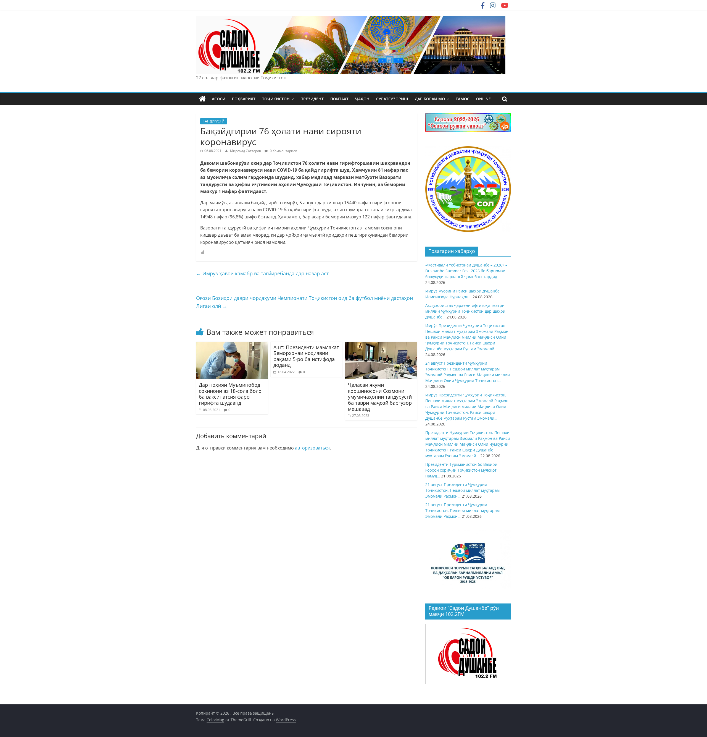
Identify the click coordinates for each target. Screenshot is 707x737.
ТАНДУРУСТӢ (213, 121)
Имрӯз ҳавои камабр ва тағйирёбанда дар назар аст (262, 273)
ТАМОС (462, 98)
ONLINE (483, 98)
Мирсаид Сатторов (246, 150)
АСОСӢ (218, 98)
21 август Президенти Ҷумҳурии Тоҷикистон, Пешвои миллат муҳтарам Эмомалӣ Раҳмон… (462, 490)
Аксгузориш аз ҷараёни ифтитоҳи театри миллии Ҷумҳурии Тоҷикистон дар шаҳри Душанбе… (465, 311)
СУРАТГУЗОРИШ (392, 98)
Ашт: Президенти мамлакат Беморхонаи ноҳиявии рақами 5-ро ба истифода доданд (306, 356)
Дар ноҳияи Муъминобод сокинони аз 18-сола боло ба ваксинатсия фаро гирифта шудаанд (230, 393)
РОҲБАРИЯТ (243, 98)
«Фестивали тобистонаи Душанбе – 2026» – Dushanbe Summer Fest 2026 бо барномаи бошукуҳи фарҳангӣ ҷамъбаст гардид (466, 270)
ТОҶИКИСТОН (276, 98)
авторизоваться (312, 448)
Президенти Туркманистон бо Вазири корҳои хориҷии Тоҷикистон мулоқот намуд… (461, 470)
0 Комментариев (283, 150)
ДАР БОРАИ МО (430, 98)
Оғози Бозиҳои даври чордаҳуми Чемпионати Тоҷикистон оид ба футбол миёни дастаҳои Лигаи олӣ (304, 302)
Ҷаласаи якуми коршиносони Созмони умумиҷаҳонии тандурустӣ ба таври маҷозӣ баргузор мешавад (380, 396)
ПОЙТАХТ (339, 98)
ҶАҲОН (362, 98)
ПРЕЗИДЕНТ (312, 98)
